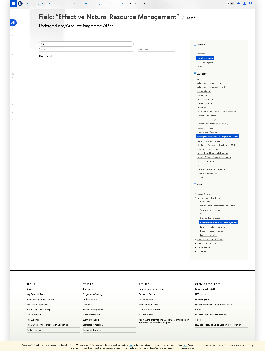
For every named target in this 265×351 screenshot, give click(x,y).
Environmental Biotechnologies (213, 226)
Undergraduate (90, 299)
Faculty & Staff (34, 314)
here (131, 345)
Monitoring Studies (148, 304)
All (13, 23)
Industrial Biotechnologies (211, 231)
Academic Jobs (146, 314)
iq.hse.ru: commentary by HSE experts (213, 304)
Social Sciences (204, 247)
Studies (88, 284)
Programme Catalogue (94, 294)
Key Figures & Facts (36, 294)
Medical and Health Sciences (210, 239)
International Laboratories (151, 289)
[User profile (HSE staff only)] (244, 3)
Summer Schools (91, 319)
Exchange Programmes (93, 309)
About (31, 284)
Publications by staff (205, 289)
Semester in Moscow (93, 324)
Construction (206, 201)
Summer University (92, 314)
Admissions (88, 289)
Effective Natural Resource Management (218, 222)
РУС (227, 3)
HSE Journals (201, 294)
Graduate (87, 304)
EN (232, 3)
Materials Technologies (210, 213)
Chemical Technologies (210, 209)
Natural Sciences (204, 193)
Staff (191, 17)
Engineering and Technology (210, 197)
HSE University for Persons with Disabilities (47, 324)
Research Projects (147, 299)
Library (198, 309)
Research (145, 284)
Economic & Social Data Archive (210, 314)
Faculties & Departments (38, 304)
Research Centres (147, 294)
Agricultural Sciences (206, 243)
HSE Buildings (33, 319)
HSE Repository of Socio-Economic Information (218, 324)
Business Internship (92, 329)
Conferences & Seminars (151, 309)
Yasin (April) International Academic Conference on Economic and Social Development (164, 321)
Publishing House (203, 299)
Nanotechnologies (208, 235)
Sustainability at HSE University (42, 299)
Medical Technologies (210, 217)
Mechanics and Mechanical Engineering (217, 205)
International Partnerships (39, 309)
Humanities (202, 251)
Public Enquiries (34, 329)
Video (198, 319)
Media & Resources (208, 284)
